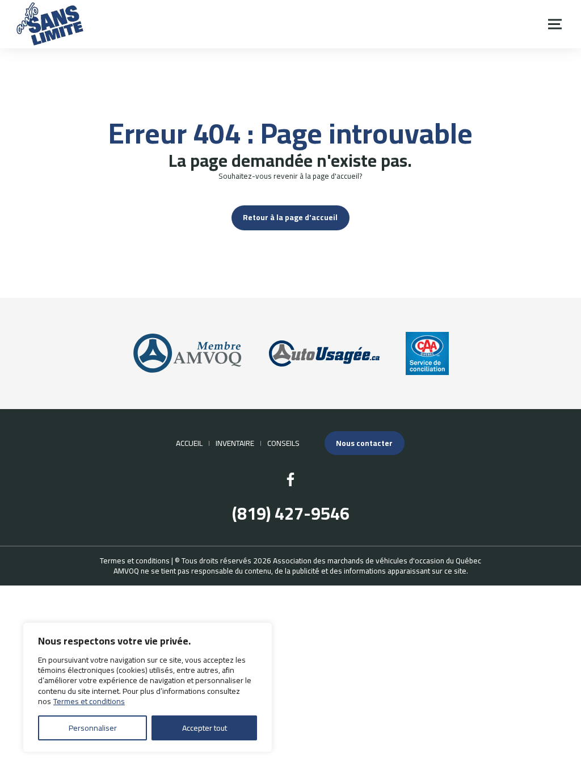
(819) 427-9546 (291, 513)
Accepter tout (204, 728)
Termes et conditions (89, 701)
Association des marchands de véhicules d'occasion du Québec (377, 560)
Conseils (283, 443)
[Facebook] (290, 479)
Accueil (189, 443)
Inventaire (235, 443)
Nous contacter (364, 443)
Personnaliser (93, 728)
